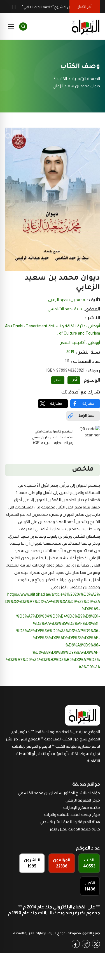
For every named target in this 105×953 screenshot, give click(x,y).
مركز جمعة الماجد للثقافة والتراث (72, 814)
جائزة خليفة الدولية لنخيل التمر (74, 829)
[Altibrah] (85, 26)
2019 (70, 351)
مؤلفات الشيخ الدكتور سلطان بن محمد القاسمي (59, 793)
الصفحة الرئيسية (86, 78)
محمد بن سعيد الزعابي (66, 299)
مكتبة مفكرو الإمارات (81, 807)
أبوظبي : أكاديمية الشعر (80, 342)
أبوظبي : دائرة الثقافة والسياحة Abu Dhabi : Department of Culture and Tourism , (52, 329)
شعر (57, 380)
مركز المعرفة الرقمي (83, 800)
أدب (74, 380)
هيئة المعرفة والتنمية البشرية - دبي (70, 822)
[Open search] (23, 26)
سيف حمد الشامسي (65, 309)
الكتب (62, 78)
